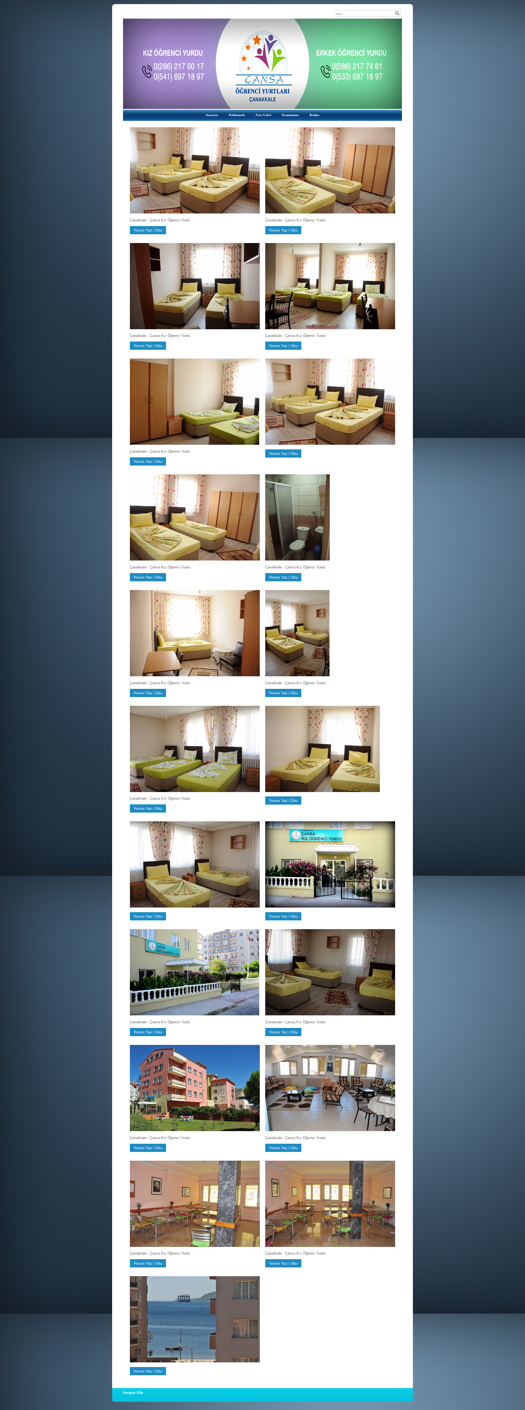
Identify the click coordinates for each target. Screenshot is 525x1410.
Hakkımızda (237, 115)
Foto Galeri (263, 115)
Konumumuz (290, 115)
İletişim (314, 115)
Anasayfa (212, 115)
